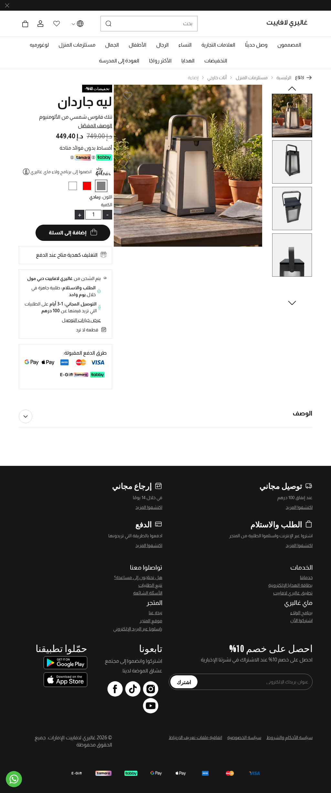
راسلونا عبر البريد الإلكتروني (137, 628)
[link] (218, 45)
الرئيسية (283, 77)
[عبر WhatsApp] (14, 779)
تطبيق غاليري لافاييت (293, 592)
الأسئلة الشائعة (147, 592)
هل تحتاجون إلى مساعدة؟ (138, 577)
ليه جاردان (84, 101)
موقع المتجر (151, 620)
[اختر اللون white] (75, 187)
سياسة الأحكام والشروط (289, 737)
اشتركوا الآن (301, 620)
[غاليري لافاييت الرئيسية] (289, 23)
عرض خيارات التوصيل (81, 320)
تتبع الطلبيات (150, 585)
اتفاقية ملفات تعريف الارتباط (195, 737)
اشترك (184, 682)
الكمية (106, 204)
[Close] (7, 5)
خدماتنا (306, 577)
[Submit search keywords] (109, 23)
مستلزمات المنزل (252, 77)
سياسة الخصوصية (244, 737)
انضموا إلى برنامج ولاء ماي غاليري (60, 171)
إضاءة (193, 77)
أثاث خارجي (217, 77)
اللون (106, 196)
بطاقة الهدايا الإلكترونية (290, 585)
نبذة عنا (155, 612)
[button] (289, 45)
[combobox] (149, 23)
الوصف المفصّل (95, 125)
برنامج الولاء (301, 612)
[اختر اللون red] (89, 187)
